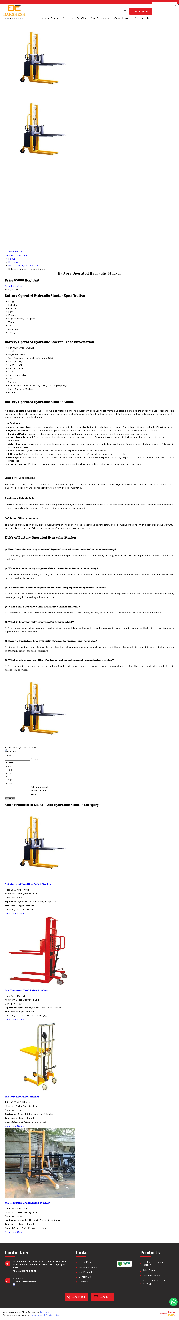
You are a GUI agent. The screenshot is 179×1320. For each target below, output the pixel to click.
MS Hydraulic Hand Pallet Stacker (26, 990)
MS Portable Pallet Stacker (22, 1096)
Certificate (121, 18)
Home (11, 258)
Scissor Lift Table (151, 1275)
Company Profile (74, 18)
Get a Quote (141, 11)
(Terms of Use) (45, 1312)
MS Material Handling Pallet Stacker (28, 884)
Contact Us (141, 18)
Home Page (49, 18)
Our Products (100, 18)
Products (13, 262)
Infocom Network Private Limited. (45, 1315)
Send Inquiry (15, 251)
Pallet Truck (149, 1270)
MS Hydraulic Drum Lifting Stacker (27, 1202)
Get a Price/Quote (14, 286)
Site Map (83, 1281)
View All (147, 1283)
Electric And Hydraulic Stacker (24, 265)
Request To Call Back (16, 255)
